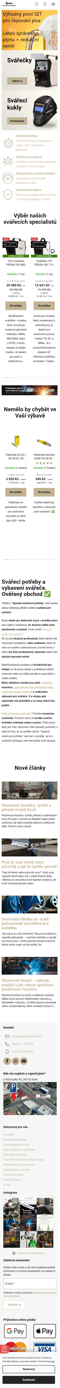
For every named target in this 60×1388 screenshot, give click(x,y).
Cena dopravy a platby (16, 1169)
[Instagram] (15, 1061)
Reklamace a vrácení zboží (19, 1164)
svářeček (46, 682)
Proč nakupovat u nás (16, 1144)
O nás (6, 1184)
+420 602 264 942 (22, 1051)
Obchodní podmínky (15, 1154)
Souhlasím (28, 1379)
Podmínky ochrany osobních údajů (23, 1159)
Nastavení (29, 1369)
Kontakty (8, 1134)
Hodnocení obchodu (15, 1139)
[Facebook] (7, 1061)
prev (3, 269)
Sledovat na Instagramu (31, 1253)
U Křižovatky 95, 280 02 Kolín (20, 1079)
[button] (12, 30)
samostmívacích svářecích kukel (33, 687)
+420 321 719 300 (22, 1044)
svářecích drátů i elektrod (17, 691)
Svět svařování (12, 1179)
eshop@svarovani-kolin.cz (27, 1036)
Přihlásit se (14, 1304)
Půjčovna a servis (13, 1174)
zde (52, 1361)
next (56, 269)
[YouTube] (24, 1061)
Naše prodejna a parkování (19, 1149)
